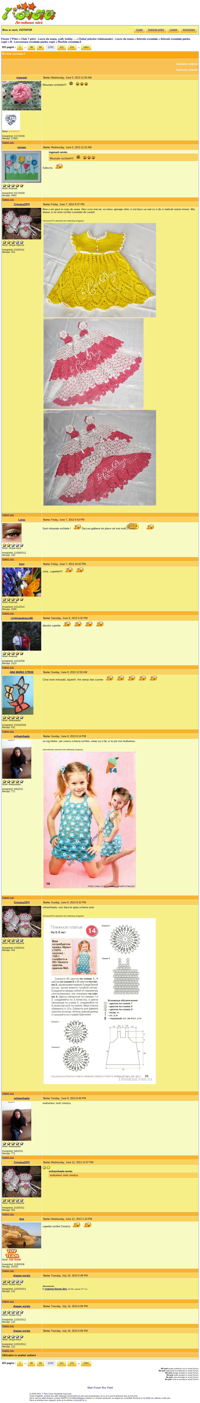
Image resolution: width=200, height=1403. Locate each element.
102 (72, 47)
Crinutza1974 (21, 204)
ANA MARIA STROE (22, 672)
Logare (173, 30)
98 (31, 47)
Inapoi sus (8, 142)
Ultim (86, 47)
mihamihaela (21, 736)
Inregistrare (189, 30)
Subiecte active (156, 30)
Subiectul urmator (187, 69)
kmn (21, 564)
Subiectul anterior (187, 63)
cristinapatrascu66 (22, 618)
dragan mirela (21, 1275)
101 (62, 47)
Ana (21, 1218)
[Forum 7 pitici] (28, 23)
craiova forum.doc (56, 1288)
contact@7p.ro (80, 1400)
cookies (57, 1398)
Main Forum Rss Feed (100, 1387)
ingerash (21, 77)
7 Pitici (45, 1394)
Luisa (21, 519)
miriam (21, 147)
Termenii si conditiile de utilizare (147, 1398)
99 (40, 47)
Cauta (139, 30)
